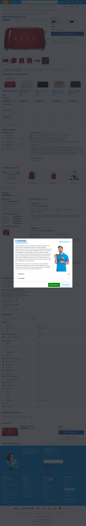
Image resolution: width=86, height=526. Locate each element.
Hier (16, 269)
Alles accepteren (54, 285)
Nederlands (65, 242)
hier (25, 264)
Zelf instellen (65, 285)
